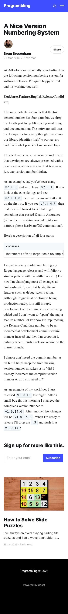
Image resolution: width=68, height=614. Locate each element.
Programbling (17, 6)
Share (57, 49)
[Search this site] (55, 6)
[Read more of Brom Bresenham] (8, 44)
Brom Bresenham (17, 53)
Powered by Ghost (34, 584)
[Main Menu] (62, 6)
